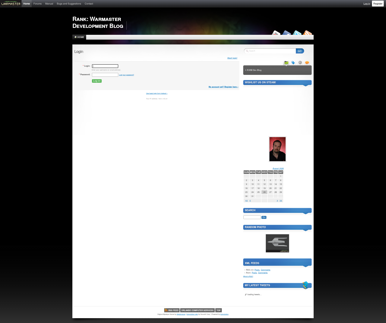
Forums (37, 3)
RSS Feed (173, 310)
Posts (257, 269)
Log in (367, 3)
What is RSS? (248, 276)
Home (26, 3)
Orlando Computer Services (197, 310)
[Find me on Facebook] (286, 34)
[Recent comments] (307, 62)
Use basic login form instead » (157, 93)
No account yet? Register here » (223, 86)
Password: (84, 74)
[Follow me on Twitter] (297, 34)
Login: (86, 65)
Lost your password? (126, 75)
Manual (49, 3)
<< (246, 200)
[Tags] (293, 62)
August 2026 (278, 168)
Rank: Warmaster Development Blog (97, 22)
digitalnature (181, 314)
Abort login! (232, 57)
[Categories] (286, 62)
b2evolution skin (192, 314)
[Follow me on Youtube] (275, 34)
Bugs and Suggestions (69, 3)
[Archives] (300, 62)
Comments (265, 269)
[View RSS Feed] (307, 34)
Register (377, 3)
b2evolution (224, 314)
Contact (89, 3)
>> (281, 200)
